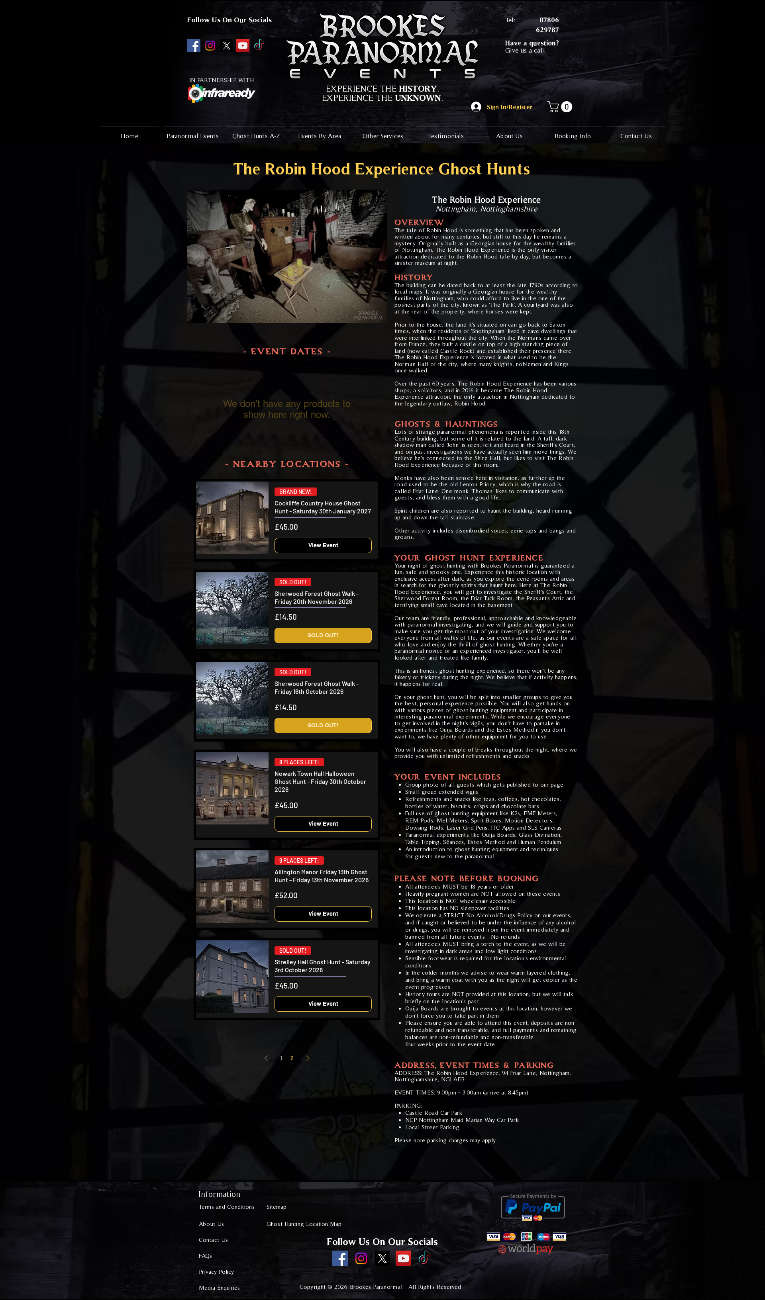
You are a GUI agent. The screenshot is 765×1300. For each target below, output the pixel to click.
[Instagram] (210, 45)
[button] (561, 106)
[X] (226, 45)
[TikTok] (259, 45)
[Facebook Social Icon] (193, 45)
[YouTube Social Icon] (242, 45)
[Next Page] (308, 1058)
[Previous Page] (266, 1058)
